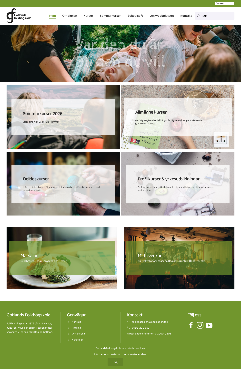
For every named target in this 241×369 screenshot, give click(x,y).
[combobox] (214, 16)
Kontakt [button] (186, 15)
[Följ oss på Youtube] (209, 325)
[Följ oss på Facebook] (191, 325)
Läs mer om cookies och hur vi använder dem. (120, 354)
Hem (52, 15)
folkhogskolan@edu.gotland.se (150, 322)
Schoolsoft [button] (135, 15)
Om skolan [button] (69, 15)
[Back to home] (19, 15)
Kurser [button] (88, 15)
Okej (115, 362)
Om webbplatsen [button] (162, 15)
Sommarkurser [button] (110, 15)
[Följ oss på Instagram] (200, 325)
